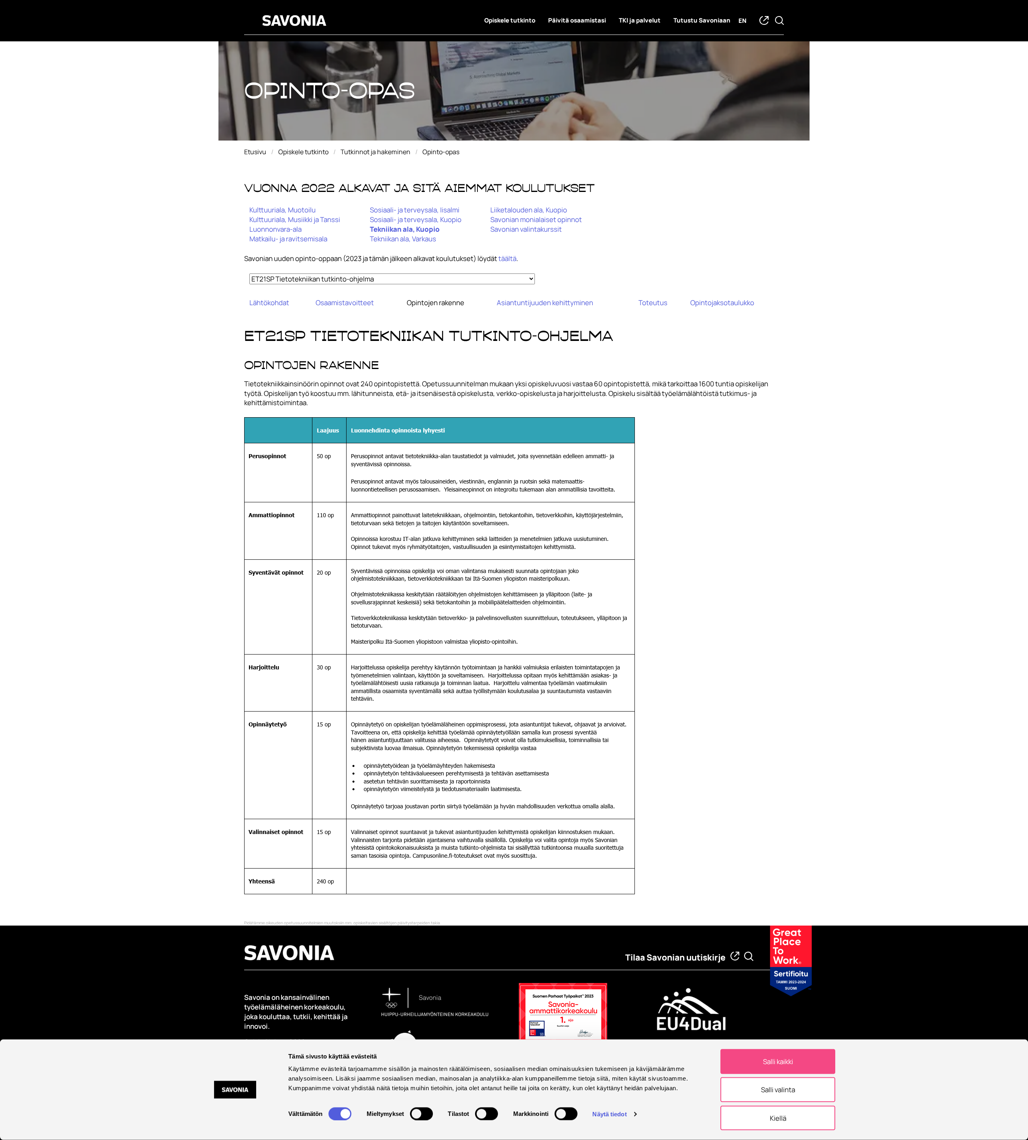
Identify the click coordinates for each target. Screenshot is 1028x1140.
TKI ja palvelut (640, 20)
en (742, 20)
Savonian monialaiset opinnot (536, 219)
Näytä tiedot (609, 1113)
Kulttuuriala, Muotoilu (282, 209)
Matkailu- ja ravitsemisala (288, 238)
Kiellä (778, 1117)
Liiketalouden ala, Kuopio (528, 209)
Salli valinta (778, 1089)
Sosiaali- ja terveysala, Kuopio (415, 219)
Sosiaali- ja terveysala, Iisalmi (414, 209)
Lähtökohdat (269, 302)
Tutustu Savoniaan (701, 20)
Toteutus (652, 302)
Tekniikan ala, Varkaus (403, 238)
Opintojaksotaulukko (722, 302)
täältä (507, 258)
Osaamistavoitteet (345, 302)
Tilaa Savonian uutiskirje (675, 957)
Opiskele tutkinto (509, 20)
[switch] (421, 1113)
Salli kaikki (778, 1061)
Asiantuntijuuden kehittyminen (545, 302)
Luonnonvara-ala (275, 229)
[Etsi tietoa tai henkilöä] (748, 956)
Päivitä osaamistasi (577, 20)
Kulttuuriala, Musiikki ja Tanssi (294, 219)
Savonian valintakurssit (526, 229)
